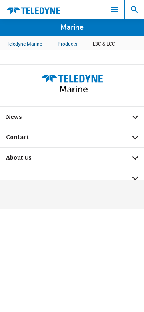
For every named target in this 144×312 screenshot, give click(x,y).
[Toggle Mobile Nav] (115, 9)
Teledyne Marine (24, 43)
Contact (75, 139)
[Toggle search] (134, 9)
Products (67, 43)
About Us (75, 159)
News (75, 118)
